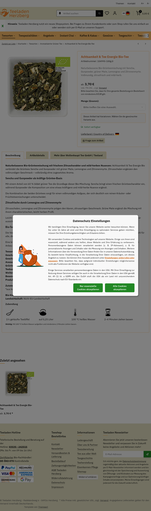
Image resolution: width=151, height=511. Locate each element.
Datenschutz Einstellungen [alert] (91, 221)
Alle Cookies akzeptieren (120, 288)
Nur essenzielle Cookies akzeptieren (88, 288)
